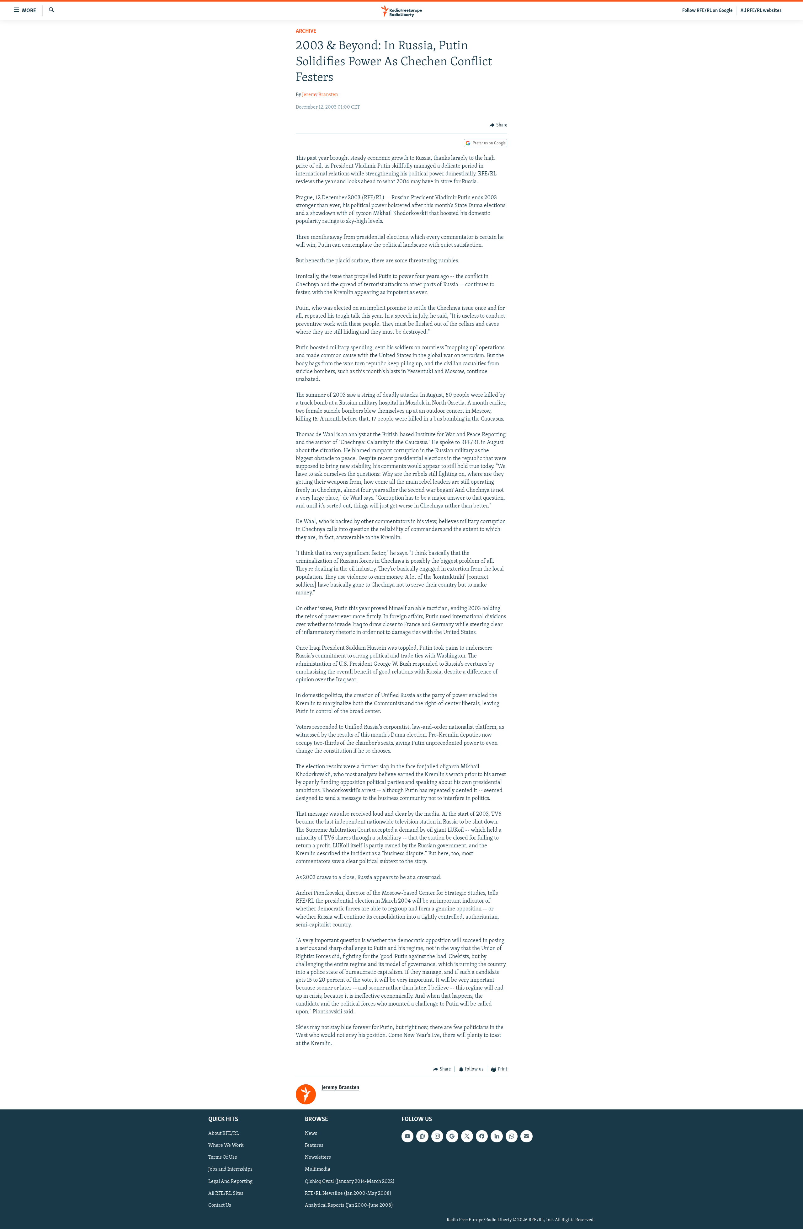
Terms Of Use (222, 1157)
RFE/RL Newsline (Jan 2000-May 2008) (348, 1193)
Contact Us (219, 1205)
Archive (306, 31)
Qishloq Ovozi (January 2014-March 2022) (350, 1181)
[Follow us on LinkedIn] (497, 1136)
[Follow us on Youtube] (407, 1136)
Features (314, 1145)
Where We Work (226, 1145)
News (311, 1133)
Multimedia (317, 1169)
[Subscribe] (526, 1136)
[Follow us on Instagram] (437, 1136)
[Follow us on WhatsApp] (512, 1136)
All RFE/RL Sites (225, 1193)
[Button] (498, 125)
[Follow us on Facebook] (482, 1136)
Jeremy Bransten (320, 94)
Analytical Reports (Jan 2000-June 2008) (349, 1205)
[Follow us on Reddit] (422, 1136)
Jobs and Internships (230, 1169)
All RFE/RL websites (761, 10)
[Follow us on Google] (452, 1136)
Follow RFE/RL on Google (707, 10)
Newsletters (318, 1157)
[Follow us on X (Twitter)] (467, 1136)
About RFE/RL (223, 1133)
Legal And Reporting (230, 1181)
